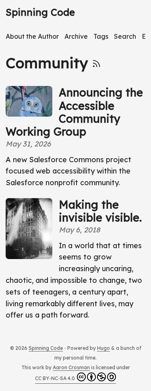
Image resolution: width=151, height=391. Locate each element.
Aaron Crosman (71, 367)
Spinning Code (40, 12)
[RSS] (96, 63)
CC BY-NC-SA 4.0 (55, 378)
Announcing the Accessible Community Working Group (74, 112)
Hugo (103, 348)
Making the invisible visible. (100, 211)
